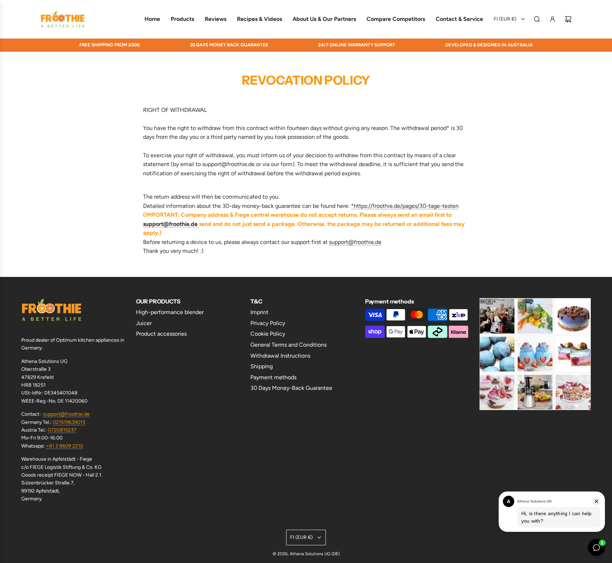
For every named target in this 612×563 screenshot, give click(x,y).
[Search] (537, 19)
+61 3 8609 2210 (64, 446)
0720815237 (62, 430)
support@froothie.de (66, 414)
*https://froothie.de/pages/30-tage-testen (405, 206)
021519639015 (69, 422)
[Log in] (552, 19)
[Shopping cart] (568, 19)
